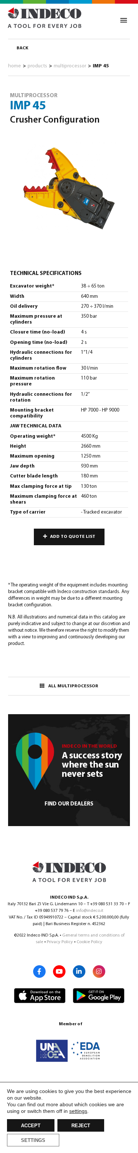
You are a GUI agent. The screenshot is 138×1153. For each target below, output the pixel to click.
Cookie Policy (89, 942)
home (14, 66)
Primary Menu (123, 20)
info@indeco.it (89, 911)
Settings (33, 1140)
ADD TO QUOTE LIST (72, 537)
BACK (22, 48)
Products (37, 66)
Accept (30, 1125)
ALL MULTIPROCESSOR (73, 686)
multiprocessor (70, 66)
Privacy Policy (60, 942)
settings (78, 1111)
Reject (80, 1125)
